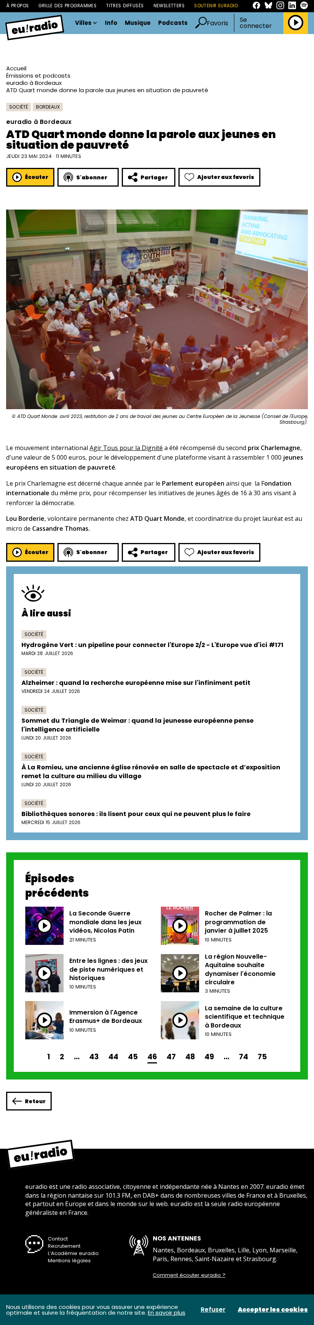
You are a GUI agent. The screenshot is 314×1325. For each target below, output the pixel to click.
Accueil (16, 68)
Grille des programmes (67, 6)
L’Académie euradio (73, 1253)
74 (243, 1057)
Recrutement (64, 1246)
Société (18, 107)
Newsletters (169, 6)
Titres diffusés (125, 6)
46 (152, 1057)
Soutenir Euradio (216, 6)
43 (94, 1057)
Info (111, 23)
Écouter (36, 177)
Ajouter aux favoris (225, 177)
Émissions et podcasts (38, 76)
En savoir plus (166, 1312)
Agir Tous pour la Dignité (126, 448)
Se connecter (256, 23)
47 (171, 1057)
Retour (35, 1101)
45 (133, 1057)
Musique (137, 23)
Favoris (217, 23)
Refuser (213, 1310)
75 (262, 1057)
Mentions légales (69, 1260)
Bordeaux (48, 107)
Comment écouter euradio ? (189, 1275)
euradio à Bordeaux (34, 83)
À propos (17, 6)
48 (190, 1057)
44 (113, 1057)
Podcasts (173, 23)
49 (209, 1057)
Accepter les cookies (273, 1310)
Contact (58, 1238)
